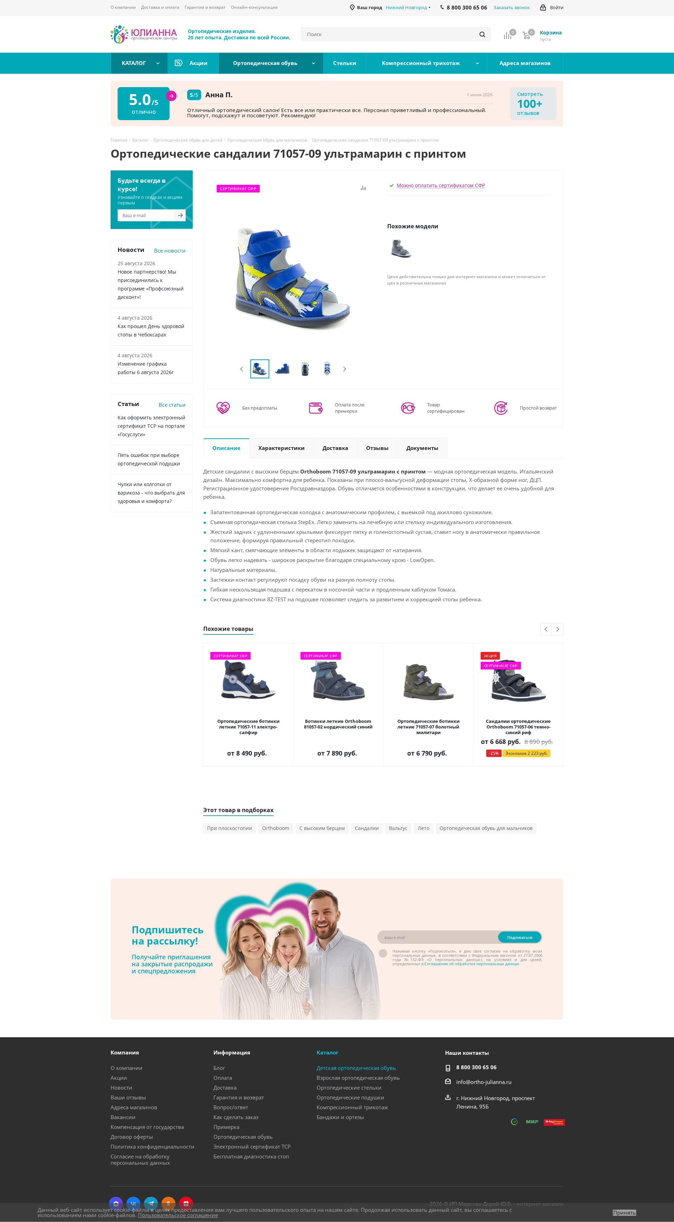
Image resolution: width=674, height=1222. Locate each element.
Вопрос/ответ (230, 1107)
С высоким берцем (322, 828)
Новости (121, 1087)
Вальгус (398, 828)
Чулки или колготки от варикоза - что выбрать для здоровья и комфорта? (151, 492)
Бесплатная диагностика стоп (251, 1156)
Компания (125, 1052)
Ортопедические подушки (350, 1097)
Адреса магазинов (134, 1107)
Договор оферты (132, 1136)
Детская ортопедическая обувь (356, 1067)
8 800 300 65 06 (476, 1067)
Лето (423, 828)
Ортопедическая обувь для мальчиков (486, 828)
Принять (624, 1212)
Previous (242, 369)
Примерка (226, 1126)
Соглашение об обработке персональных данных (471, 963)
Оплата (222, 1077)
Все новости (170, 250)
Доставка (225, 1087)
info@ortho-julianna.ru (483, 1081)
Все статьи (172, 404)
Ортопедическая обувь (243, 1136)
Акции (119, 1077)
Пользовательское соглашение (178, 1214)
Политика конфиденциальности (152, 1146)
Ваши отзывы (128, 1097)
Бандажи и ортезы (340, 1116)
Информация (231, 1052)
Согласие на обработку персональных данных (140, 1159)
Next (344, 369)
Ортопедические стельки (349, 1087)
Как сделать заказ (235, 1116)
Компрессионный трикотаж (352, 1107)
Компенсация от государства (147, 1126)
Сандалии (367, 828)
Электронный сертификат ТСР (252, 1146)
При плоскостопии (229, 828)
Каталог (327, 1052)
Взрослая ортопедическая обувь (358, 1077)
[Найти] (482, 34)
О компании (127, 1067)
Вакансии (123, 1116)
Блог (219, 1067)
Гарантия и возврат (238, 1097)
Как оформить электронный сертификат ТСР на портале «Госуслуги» (151, 426)
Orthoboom (275, 828)
